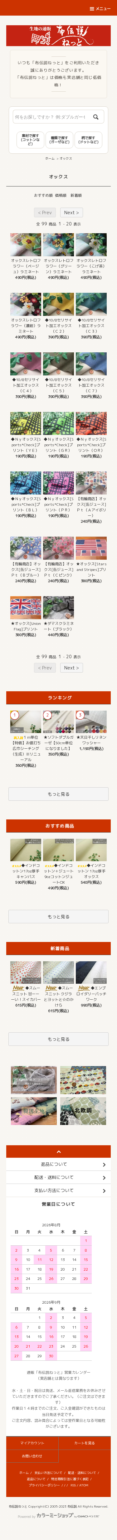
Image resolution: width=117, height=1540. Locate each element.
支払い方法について (48, 1472)
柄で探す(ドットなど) (88, 139)
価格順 (60, 195)
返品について (36, 1479)
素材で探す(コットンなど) (30, 139)
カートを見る (84, 1443)
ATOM (83, 1485)
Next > (71, 212)
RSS (73, 1485)
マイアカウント (32, 1443)
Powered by (27, 1516)
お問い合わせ (32, 1456)
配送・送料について (82, 1472)
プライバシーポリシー (44, 1485)
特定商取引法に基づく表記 (70, 1479)
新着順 (76, 195)
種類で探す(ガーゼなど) (59, 139)
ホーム (50, 158)
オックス (66, 158)
